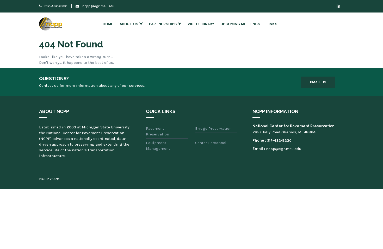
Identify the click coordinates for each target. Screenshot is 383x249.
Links (272, 24)
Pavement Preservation (157, 131)
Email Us (318, 82)
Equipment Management (158, 145)
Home (108, 24)
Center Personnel (210, 142)
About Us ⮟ (131, 24)
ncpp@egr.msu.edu (98, 6)
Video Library (201, 24)
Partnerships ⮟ (165, 24)
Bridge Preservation (213, 128)
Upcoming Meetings (240, 24)
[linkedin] (338, 6)
